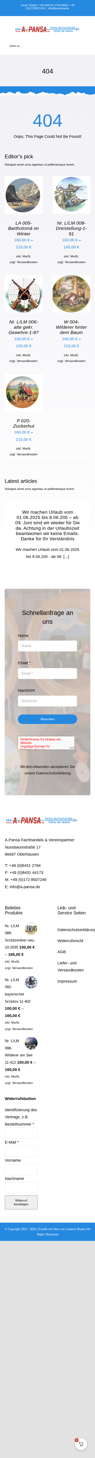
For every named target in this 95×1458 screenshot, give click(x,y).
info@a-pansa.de (58, 8)
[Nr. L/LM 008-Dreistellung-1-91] (71, 179)
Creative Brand (75, 1229)
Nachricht (26, 690)
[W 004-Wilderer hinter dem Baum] (71, 278)
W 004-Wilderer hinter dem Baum (71, 327)
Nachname (15, 1178)
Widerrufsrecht (70, 941)
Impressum (67, 981)
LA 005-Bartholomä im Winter (23, 228)
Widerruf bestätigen (21, 1202)
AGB (61, 952)
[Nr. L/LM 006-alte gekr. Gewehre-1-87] (23, 278)
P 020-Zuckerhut (23, 423)
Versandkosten (27, 262)
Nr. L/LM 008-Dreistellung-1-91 (71, 228)
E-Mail (12, 1142)
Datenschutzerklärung (53, 773)
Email (24, 663)
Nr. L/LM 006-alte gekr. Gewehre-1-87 (24, 327)
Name (23, 635)
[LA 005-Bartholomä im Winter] (23, 179)
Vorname (13, 1160)
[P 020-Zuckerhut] (23, 377)
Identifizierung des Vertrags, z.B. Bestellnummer (21, 1117)
